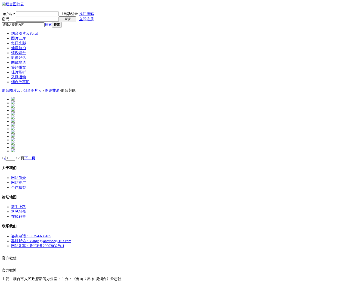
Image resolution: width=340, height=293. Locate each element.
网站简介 (18, 178)
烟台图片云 (24, 33)
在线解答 (18, 216)
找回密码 (86, 14)
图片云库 (18, 38)
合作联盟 (18, 187)
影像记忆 (18, 58)
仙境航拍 (18, 48)
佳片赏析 (18, 72)
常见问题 (18, 212)
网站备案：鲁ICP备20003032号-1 (37, 246)
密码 (5, 19)
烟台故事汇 (20, 82)
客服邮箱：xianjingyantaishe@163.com (41, 241)
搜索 (48, 25)
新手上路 (18, 207)
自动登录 (70, 14)
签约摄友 (18, 67)
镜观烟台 (18, 53)
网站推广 (18, 182)
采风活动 (18, 77)
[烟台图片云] (13, 4)
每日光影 (18, 43)
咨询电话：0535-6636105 (31, 236)
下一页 (29, 158)
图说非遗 (18, 62)
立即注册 (86, 19)
